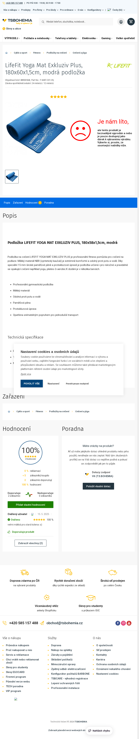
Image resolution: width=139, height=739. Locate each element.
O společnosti (104, 645)
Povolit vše (32, 383)
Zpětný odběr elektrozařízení (68, 669)
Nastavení (53, 383)
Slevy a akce (13, 28)
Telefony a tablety (66, 38)
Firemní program (16, 676)
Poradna (49, 202)
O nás (80, 10)
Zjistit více (26, 374)
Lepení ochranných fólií (65, 683)
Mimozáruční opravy (63, 664)
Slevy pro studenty (17, 667)
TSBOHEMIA (81, 721)
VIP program (13, 691)
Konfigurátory (94, 10)
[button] (116, 10)
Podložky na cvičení (57, 52)
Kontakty (101, 654)
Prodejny (25, 10)
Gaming (106, 38)
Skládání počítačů (61, 659)
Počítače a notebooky (36, 38)
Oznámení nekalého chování (113, 669)
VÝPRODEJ (11, 38)
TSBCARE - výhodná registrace (69, 678)
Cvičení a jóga (80, 52)
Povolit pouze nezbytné (77, 384)
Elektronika (89, 38)
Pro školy (51, 10)
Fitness (37, 52)
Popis (7, 202)
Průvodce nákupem (17, 645)
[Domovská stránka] (6, 53)
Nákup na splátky (61, 650)
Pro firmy (37, 10)
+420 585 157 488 (14, 3)
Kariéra (100, 659)
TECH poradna (14, 686)
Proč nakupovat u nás (19, 650)
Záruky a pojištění (62, 654)
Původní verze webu (18, 681)
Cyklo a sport (20, 52)
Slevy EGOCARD (15, 672)
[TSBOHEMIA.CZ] (17, 21)
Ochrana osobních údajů (111, 664)
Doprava (56, 645)
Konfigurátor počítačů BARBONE (70, 673)
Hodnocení (31, 202)
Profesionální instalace (65, 688)
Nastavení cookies (107, 673)
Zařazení (18, 202)
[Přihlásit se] (121, 21)
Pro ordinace (66, 10)
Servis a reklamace (17, 654)
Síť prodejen (103, 650)
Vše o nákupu (10, 10)
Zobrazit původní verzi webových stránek (69, 730)
